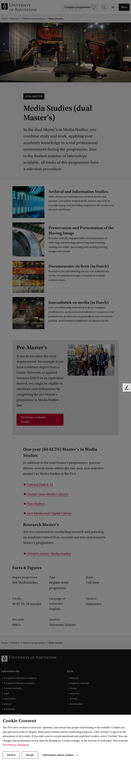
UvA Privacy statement (16, 744)
